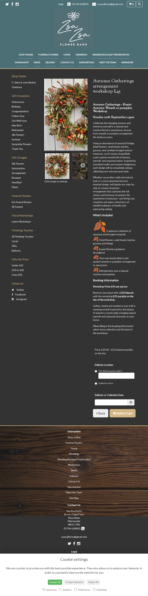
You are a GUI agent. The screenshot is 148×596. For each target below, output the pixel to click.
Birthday (16, 106)
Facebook (20, 294)
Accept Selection (74, 582)
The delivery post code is (110, 371)
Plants (15, 187)
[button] (57, 166)
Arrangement (19, 173)
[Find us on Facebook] (13, 4)
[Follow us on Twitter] (8, 4)
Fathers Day (18, 116)
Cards (15, 241)
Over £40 (17, 274)
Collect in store (105, 383)
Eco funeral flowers (22, 202)
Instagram (21, 299)
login (61, 4)
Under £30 (17, 265)
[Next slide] (82, 165)
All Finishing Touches (22, 236)
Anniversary (18, 102)
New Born (17, 125)
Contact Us (67, 62)
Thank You (17, 148)
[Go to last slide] (49, 165)
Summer (16, 139)
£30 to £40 (18, 270)
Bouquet (16, 177)
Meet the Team (107, 62)
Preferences (84, 589)
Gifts (14, 245)
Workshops (22, 62)
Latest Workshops (21, 221)
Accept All (55, 582)
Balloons (16, 250)
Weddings (81, 54)
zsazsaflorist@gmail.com (74, 536)
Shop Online (26, 54)
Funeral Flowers (48, 54)
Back (101, 413)
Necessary (51, 589)
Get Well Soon (19, 120)
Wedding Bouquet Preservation (110, 54)
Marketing (101, 589)
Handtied (16, 182)
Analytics (67, 589)
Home (67, 54)
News (37, 62)
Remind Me (127, 62)
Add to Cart (124, 413)
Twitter (20, 289)
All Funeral (17, 206)
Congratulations (20, 111)
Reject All (93, 582)
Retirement (17, 130)
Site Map (74, 498)
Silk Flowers (18, 134)
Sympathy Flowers (21, 144)
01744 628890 (72, 528)
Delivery (50, 62)
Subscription (86, 62)
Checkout (17, 87)
